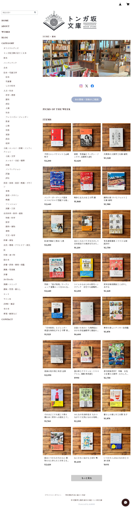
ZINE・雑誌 (9, 304)
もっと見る (86, 478)
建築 (8, 231)
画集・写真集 (9, 269)
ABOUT (6, 26)
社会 (8, 112)
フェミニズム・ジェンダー (17, 117)
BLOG (5, 37)
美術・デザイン (12, 195)
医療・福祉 (8, 240)
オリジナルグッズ (11, 48)
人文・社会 (8, 91)
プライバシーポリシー (53, 495)
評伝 (8, 178)
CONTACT (7, 319)
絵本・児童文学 (10, 73)
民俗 (8, 104)
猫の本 (6, 260)
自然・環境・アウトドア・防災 (17, 245)
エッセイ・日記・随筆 (15, 160)
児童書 (8, 81)
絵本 (8, 77)
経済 (8, 143)
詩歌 (8, 165)
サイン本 (7, 299)
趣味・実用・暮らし (12, 289)
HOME (46, 36)
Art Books (8, 279)
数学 (8, 222)
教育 (8, 121)
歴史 (8, 99)
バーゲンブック (10, 63)
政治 (8, 139)
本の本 (6, 309)
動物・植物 (10, 226)
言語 (8, 134)
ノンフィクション (13, 169)
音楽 (8, 191)
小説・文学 (10, 156)
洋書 (5, 274)
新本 (5, 58)
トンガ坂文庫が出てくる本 (15, 53)
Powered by (84, 504)
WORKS (6, 32)
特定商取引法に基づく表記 (75, 495)
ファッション (11, 204)
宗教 (8, 130)
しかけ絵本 (10, 86)
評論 (8, 174)
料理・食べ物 (9, 255)
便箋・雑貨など (10, 314)
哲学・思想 (10, 95)
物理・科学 (10, 218)
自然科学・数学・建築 (13, 213)
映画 (8, 200)
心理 (8, 126)
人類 (8, 108)
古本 (5, 68)
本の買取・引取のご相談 (87, 99)
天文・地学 (10, 235)
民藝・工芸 (10, 208)
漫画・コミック (10, 284)
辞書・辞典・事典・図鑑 (14, 265)
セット (6, 294)
